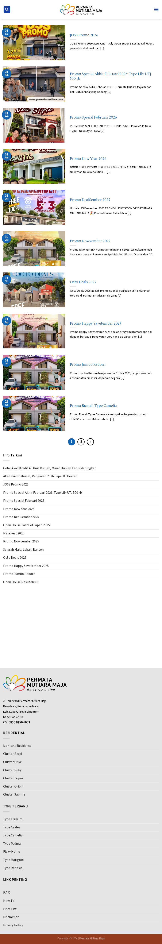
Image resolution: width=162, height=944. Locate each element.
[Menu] (156, 9)
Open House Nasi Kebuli (20, 582)
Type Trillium (12, 819)
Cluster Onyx (12, 762)
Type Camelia (13, 835)
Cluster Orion (13, 786)
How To (8, 900)
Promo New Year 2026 (88, 158)
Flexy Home (11, 851)
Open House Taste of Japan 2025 (26, 525)
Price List (10, 909)
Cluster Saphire (14, 794)
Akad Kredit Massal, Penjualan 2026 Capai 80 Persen (40, 476)
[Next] (90, 441)
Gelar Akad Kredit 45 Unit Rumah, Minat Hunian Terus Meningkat (49, 468)
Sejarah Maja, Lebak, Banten (23, 549)
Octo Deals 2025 (83, 282)
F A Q (6, 892)
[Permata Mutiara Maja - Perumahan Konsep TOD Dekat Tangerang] (81, 9)
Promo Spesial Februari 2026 (93, 117)
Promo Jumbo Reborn (87, 364)
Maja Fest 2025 (13, 533)
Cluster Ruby (12, 770)
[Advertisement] (81, 620)
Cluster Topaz (13, 778)
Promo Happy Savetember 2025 (95, 323)
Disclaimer (11, 917)
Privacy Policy (13, 925)
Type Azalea (11, 827)
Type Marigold (13, 860)
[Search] (7, 9)
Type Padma (12, 843)
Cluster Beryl (12, 753)
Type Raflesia (12, 868)
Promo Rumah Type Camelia (93, 405)
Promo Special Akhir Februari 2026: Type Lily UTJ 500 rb (110, 76)
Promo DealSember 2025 (90, 200)
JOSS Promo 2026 (84, 35)
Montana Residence (17, 745)
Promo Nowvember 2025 (90, 241)
